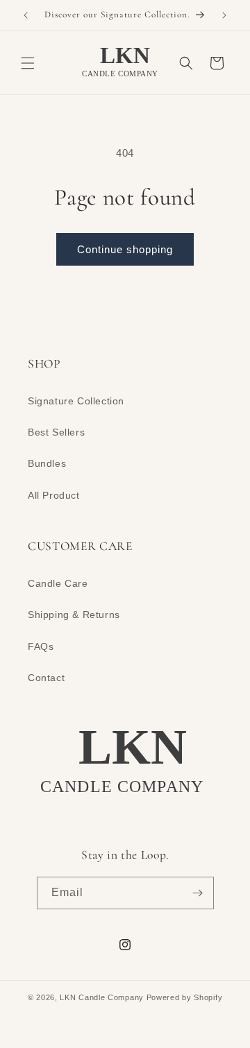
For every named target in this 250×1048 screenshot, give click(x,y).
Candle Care (58, 583)
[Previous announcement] (25, 15)
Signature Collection (76, 400)
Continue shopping (125, 249)
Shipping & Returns (74, 614)
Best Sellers (56, 432)
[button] (27, 63)
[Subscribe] (198, 893)
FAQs (40, 646)
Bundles (47, 463)
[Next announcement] (224, 15)
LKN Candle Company (102, 997)
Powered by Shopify (185, 997)
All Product (54, 495)
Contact (46, 677)
